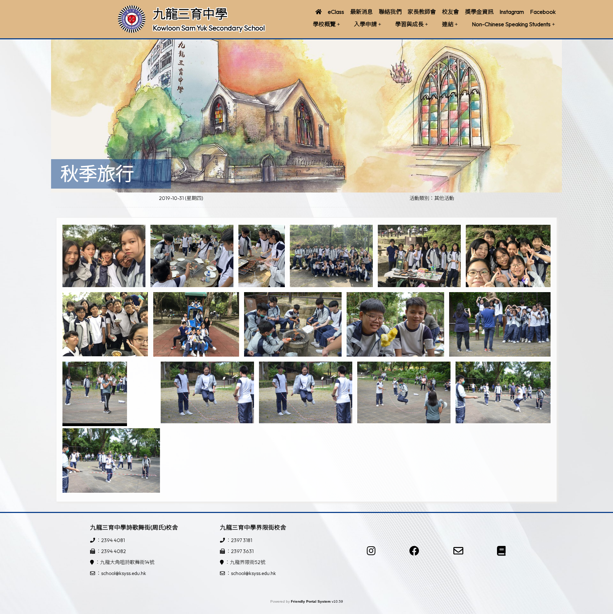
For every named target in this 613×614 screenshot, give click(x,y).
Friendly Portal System (311, 601)
